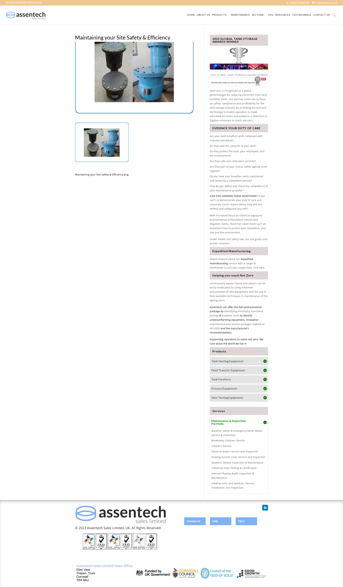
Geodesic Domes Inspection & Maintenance (237, 462)
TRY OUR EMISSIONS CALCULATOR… (24, 3)
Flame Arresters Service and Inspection (234, 451)
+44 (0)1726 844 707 (299, 2)
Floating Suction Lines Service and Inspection (238, 457)
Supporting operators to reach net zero (234, 339)
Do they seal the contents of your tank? (233, 146)
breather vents (230, 315)
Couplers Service (221, 446)
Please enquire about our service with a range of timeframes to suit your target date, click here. (237, 263)
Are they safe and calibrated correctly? (233, 161)
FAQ (215, 521)
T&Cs (241, 521)
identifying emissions (237, 311)
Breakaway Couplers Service (228, 440)
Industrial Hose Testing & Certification (234, 468)
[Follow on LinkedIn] (265, 508)
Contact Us (193, 521)
